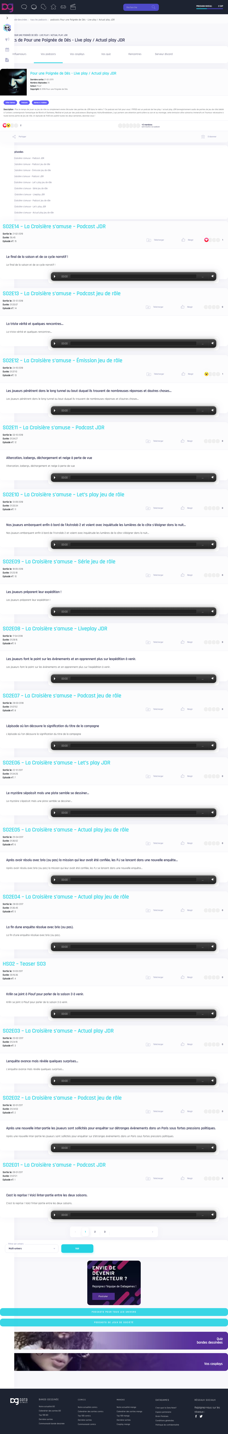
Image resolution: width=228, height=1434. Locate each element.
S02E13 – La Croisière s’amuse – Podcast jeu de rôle (26, 164)
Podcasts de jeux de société (114, 1322)
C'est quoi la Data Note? (166, 1408)
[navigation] (7, 17)
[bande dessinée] (24, 8)
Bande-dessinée (49, 1399)
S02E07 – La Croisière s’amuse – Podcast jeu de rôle (26, 200)
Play (54, 276)
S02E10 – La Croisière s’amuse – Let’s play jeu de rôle (27, 182)
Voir (77, 1248)
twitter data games (201, 1417)
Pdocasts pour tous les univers (114, 1312)
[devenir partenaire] (114, 1283)
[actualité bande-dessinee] (7, 39)
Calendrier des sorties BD (50, 1411)
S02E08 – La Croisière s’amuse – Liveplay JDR (24, 194)
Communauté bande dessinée (51, 1424)
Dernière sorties (46, 1419)
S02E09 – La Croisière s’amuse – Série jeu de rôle (25, 188)
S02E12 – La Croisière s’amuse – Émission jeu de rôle (27, 170)
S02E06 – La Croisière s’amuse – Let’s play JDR (24, 207)
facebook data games (196, 1417)
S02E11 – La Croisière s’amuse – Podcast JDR (23, 176)
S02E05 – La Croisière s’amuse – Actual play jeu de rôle (28, 213)
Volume (212, 276)
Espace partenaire (163, 1412)
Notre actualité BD (47, 1407)
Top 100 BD (43, 1415)
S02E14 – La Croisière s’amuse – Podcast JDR (23, 158)
